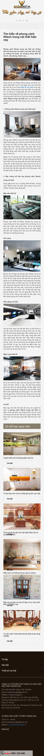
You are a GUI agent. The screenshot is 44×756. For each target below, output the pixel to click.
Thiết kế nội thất (9, 670)
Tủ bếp (5, 659)
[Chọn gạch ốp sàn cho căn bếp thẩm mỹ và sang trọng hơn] (22, 516)
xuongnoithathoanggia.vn (17, 724)
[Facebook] (17, 20)
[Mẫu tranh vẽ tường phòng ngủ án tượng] (22, 554)
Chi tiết (10, 463)
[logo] (22, 4)
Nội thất (5, 664)
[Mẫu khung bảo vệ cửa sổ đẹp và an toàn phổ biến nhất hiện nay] (22, 587)
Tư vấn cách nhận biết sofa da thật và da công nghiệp (21, 634)
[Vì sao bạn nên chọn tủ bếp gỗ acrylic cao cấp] (22, 479)
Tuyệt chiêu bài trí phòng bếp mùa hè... (18, 457)
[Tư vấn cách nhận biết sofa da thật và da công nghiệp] (22, 620)
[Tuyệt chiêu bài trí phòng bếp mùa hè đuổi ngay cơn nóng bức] (22, 443)
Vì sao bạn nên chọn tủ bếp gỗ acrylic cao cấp (21, 493)
